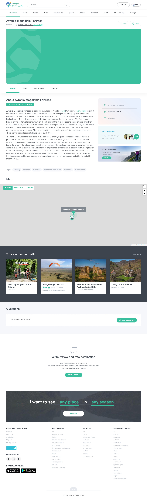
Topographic (18, 188)
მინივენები (117, 473)
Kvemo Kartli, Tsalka (30, 25)
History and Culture (59, 440)
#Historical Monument (52, 170)
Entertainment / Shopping (61, 448)
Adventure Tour (57, 434)
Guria (115, 451)
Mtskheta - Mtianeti (120, 478)
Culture (85, 451)
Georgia (133, 13)
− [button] (144, 193)
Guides (71, 13)
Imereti (115, 470)
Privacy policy (11, 443)
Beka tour (116, 467)
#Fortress (36, 170)
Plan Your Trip (119, 13)
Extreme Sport (88, 456)
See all (136, 254)
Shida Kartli (117, 443)
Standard (8, 188)
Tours (25, 13)
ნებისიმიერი (118, 465)
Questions (39, 88)
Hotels (46, 13)
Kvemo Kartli (81, 111)
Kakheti (116, 440)
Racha (115, 454)
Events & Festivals (58, 467)
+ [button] (144, 190)
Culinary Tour (56, 456)
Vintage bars (87, 448)
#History (17, 170)
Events (106, 13)
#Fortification (80, 170)
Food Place (56, 445)
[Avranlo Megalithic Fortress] (73, 214)
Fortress (9, 25)
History (85, 454)
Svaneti (116, 434)
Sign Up (9, 440)
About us (9, 434)
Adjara (115, 476)
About (13, 88)
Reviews (54, 88)
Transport (94, 13)
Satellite (30, 188)
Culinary (86, 440)
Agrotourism (56, 459)
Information (87, 443)
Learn (54, 454)
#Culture (26, 170)
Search (73, 414)
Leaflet (133, 245)
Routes (35, 13)
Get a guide (108, 131)
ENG (137, 5)
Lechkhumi (117, 462)
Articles (82, 13)
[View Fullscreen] (144, 186)
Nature (54, 437)
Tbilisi (115, 456)
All (53, 432)
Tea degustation (57, 462)
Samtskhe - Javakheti (120, 445)
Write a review (73, 375)
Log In (123, 5)
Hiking (85, 434)
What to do (13, 13)
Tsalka (62, 111)
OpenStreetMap (142, 245)
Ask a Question (128, 320)
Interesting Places (89, 437)
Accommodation (58, 443)
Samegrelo (117, 437)
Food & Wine (58, 13)
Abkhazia (116, 459)
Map (25, 88)
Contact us (10, 437)
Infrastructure (56, 451)
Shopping (86, 445)
